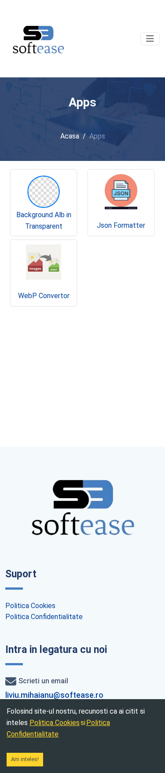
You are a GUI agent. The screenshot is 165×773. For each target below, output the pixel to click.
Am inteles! (25, 759)
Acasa (69, 136)
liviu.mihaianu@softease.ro (54, 695)
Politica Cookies (30, 606)
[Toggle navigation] (150, 38)
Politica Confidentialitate (44, 617)
